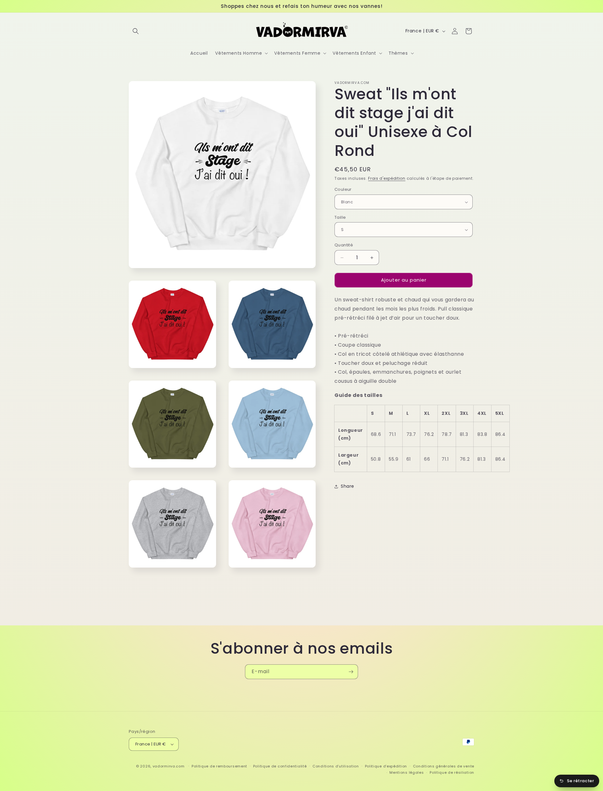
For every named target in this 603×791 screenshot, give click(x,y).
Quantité (343, 245)
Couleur (343, 190)
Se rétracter (580, 781)
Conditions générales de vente (443, 766)
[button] (136, 31)
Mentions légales (406, 772)
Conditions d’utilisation (335, 766)
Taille (340, 217)
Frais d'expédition (386, 178)
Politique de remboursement (219, 766)
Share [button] (347, 486)
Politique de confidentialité (280, 766)
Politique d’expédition (386, 766)
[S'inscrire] (351, 671)
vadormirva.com (169, 766)
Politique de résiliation (452, 772)
